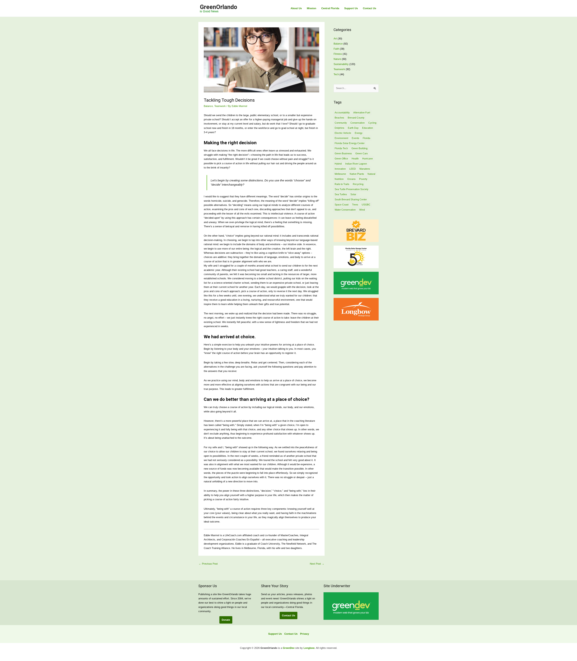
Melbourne (340, 174)
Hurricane (367, 158)
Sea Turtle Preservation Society (351, 189)
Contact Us (369, 8)
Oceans (351, 179)
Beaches (339, 117)
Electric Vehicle (343, 133)
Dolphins (339, 128)
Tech (336, 74)
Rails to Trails (342, 184)
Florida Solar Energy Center (350, 143)
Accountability (342, 112)
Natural (371, 174)
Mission (311, 8)
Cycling (372, 123)
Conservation (357, 123)
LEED (352, 169)
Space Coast (341, 204)
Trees (355, 204)
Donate (226, 619)
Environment (341, 138)
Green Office (341, 158)
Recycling (358, 184)
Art (335, 38)
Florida (366, 138)
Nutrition (339, 179)
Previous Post (208, 563)
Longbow (309, 648)
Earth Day (353, 128)
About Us (296, 8)
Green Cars (361, 153)
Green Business (343, 153)
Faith (336, 48)
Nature (337, 59)
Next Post (317, 563)
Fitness (338, 53)
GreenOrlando (218, 7)
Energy (358, 133)
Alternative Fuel (361, 112)
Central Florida (330, 8)
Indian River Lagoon (356, 163)
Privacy (304, 633)
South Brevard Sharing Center (351, 199)
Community (341, 123)
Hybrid (338, 163)
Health (355, 158)
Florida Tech (341, 148)
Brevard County (356, 117)
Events (355, 138)
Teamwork (220, 106)
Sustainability (341, 64)
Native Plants (357, 174)
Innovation (340, 169)
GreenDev (289, 648)
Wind (362, 209)
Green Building (359, 148)
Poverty (363, 179)
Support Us (351, 8)
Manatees (364, 169)
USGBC (366, 204)
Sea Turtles (341, 194)
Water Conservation (345, 209)
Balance (208, 106)
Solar (353, 194)
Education (367, 128)
